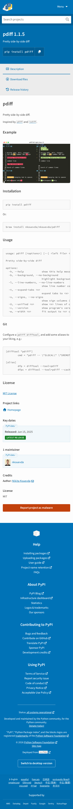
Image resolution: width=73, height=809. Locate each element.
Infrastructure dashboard (35, 598)
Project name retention (35, 567)
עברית (34, 785)
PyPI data (10, 426)
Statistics (36, 603)
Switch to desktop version (36, 763)
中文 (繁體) (65, 782)
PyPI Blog (35, 593)
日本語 (46, 779)
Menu (60, 6)
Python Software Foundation (51, 736)
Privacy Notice (35, 688)
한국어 (56, 785)
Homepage (14, 410)
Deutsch (38, 782)
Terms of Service (35, 674)
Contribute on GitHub (35, 638)
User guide (35, 563)
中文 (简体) (50, 782)
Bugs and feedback (36, 633)
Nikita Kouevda (21, 481)
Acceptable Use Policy (35, 693)
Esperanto (45, 785)
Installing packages (35, 553)
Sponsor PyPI (36, 648)
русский (23, 785)
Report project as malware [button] (36, 508)
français (35, 779)
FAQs (36, 572)
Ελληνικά (27, 782)
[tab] (36, 69)
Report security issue (36, 678)
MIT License (10, 393)
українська (13, 782)
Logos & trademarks (36, 608)
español (25, 779)
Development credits (35, 652)
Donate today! (36, 726)
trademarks (22, 736)
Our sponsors (36, 612)
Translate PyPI (35, 643)
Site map (36, 746)
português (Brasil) (61, 779)
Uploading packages (35, 558)
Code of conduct (35, 683)
